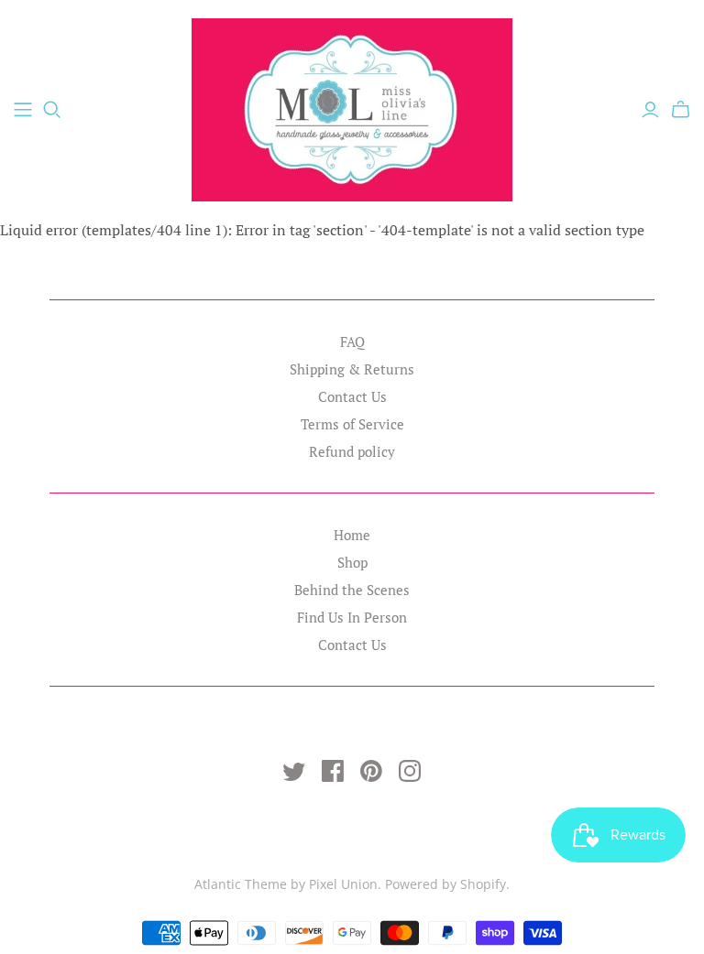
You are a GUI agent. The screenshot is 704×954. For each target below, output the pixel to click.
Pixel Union (343, 884)
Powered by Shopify (445, 884)
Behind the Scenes (352, 589)
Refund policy (352, 451)
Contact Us (352, 396)
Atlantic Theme (240, 884)
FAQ (352, 341)
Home (352, 535)
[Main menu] (23, 110)
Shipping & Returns (352, 369)
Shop (352, 562)
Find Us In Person (352, 617)
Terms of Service (352, 424)
